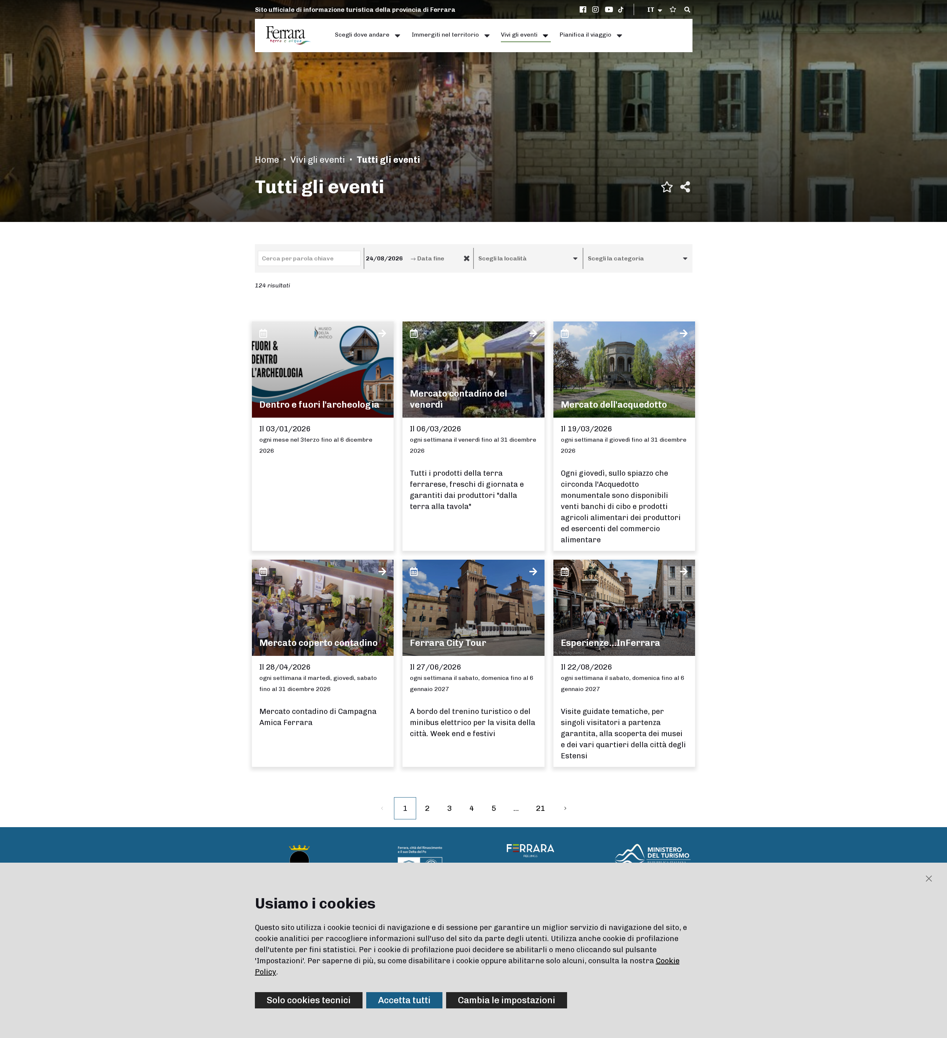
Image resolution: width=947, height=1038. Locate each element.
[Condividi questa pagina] (685, 186)
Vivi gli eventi (317, 159)
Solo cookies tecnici (309, 1000)
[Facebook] (584, 9)
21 (540, 808)
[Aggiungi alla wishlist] (667, 186)
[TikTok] (620, 9)
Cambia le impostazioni (506, 1000)
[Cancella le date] (466, 258)
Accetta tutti (404, 1000)
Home (267, 159)
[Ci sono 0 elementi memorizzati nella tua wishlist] (673, 9)
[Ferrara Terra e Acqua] (292, 35)
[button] (655, 9)
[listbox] (528, 258)
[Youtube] (609, 9)
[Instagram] (596, 9)
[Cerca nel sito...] (687, 10)
